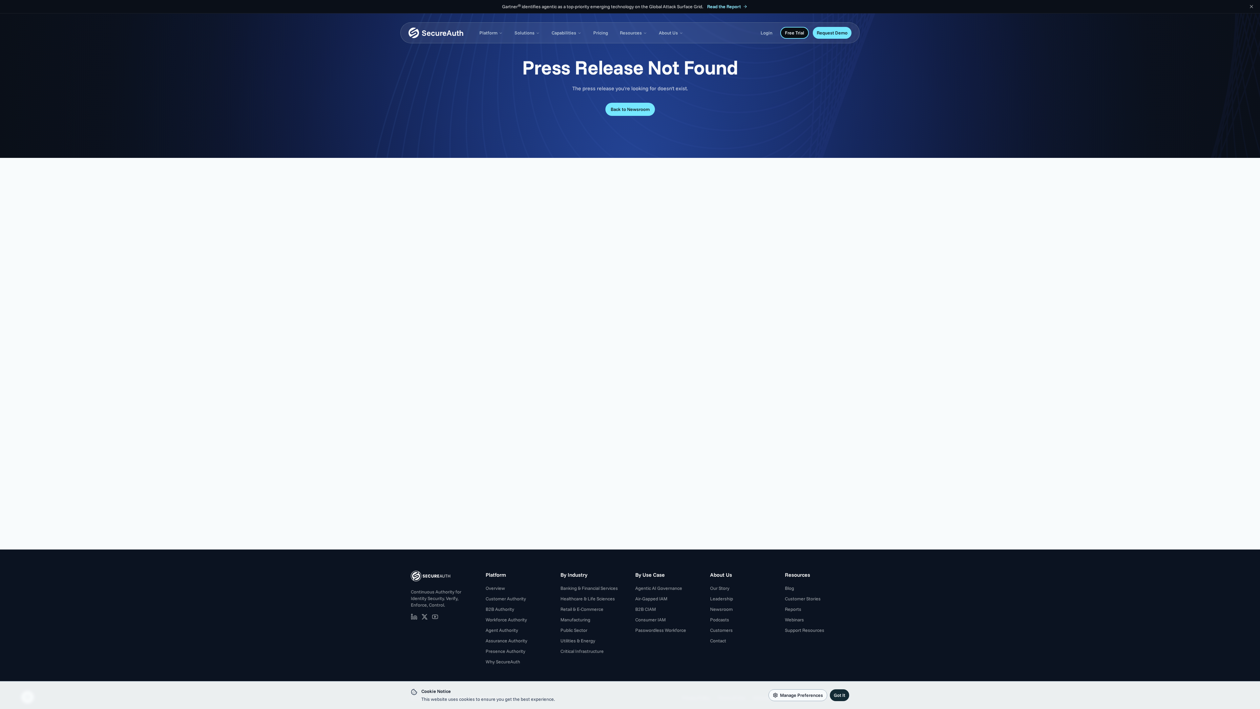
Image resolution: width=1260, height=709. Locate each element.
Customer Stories (803, 599)
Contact (718, 641)
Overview (495, 588)
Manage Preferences (801, 695)
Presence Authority (505, 651)
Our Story (719, 588)
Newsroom (721, 609)
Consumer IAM (650, 620)
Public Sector (573, 630)
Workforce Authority (506, 620)
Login (766, 33)
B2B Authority (500, 609)
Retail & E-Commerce (581, 609)
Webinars (794, 620)
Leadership (721, 599)
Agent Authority (502, 630)
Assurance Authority (506, 641)
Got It (839, 695)
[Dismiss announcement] (1251, 6)
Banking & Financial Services (589, 588)
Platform (488, 33)
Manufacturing (575, 620)
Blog (789, 588)
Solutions (524, 33)
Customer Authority (506, 599)
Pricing (600, 33)
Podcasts (719, 620)
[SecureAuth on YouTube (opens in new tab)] (435, 616)
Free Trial (794, 33)
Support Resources (804, 630)
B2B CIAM (645, 609)
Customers (721, 630)
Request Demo (832, 33)
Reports (793, 609)
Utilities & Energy (577, 641)
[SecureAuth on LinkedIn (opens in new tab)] (414, 616)
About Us (668, 33)
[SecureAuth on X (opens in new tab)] (424, 616)
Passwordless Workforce (660, 630)
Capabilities (564, 33)
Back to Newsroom (630, 109)
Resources (631, 33)
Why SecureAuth (503, 662)
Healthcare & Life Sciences (587, 599)
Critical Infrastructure (582, 651)
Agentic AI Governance (658, 588)
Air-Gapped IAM (651, 599)
